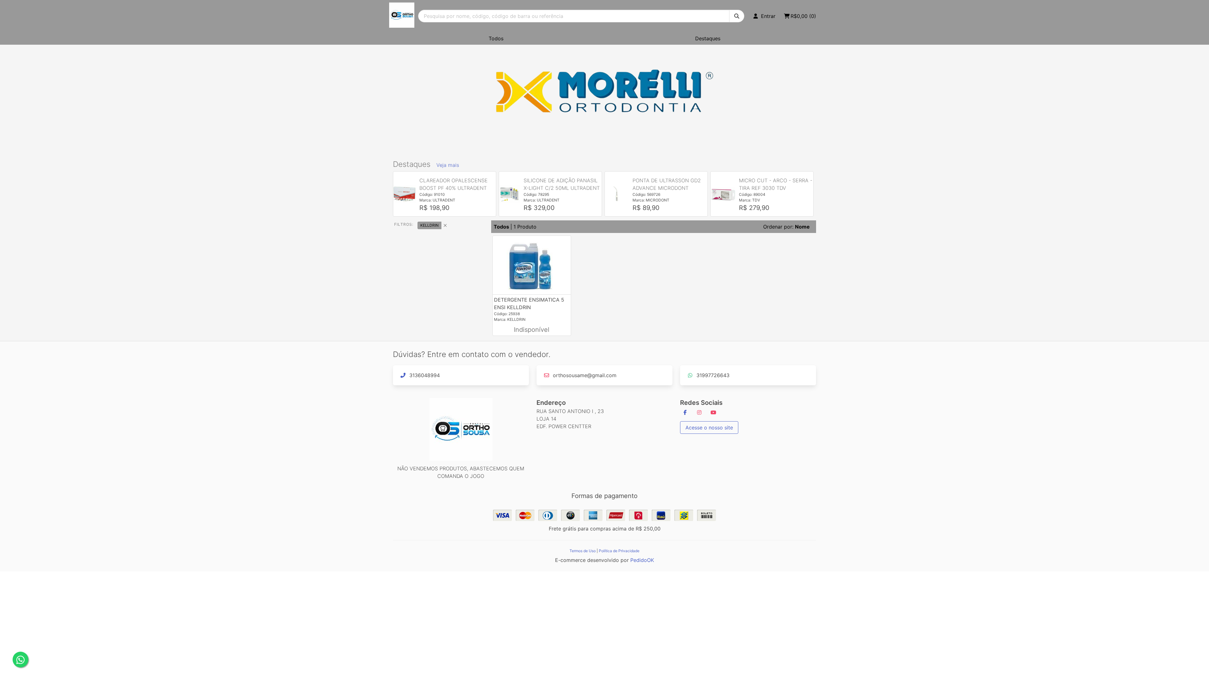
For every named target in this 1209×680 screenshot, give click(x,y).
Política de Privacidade (619, 550)
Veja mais (447, 165)
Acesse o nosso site (709, 427)
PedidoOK (642, 560)
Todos (496, 38)
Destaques (707, 38)
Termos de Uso (583, 550)
